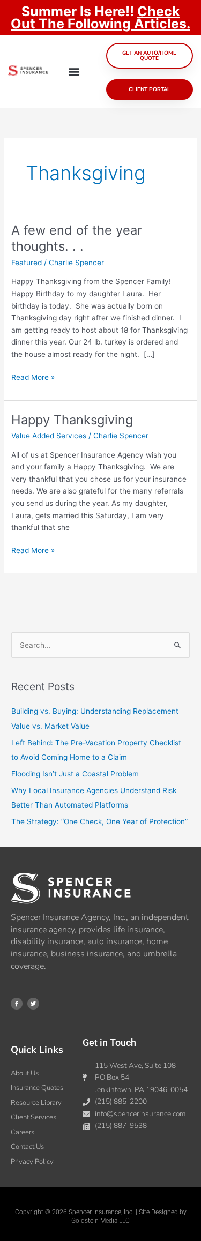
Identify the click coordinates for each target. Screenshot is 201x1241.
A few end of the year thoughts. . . (76, 238)
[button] (74, 71)
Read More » (33, 376)
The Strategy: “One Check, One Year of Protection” (99, 821)
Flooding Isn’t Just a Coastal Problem (75, 773)
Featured (26, 262)
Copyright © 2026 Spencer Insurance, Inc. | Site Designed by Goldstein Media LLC (101, 1216)
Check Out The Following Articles (99, 17)
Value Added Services (48, 435)
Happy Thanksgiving (72, 420)
